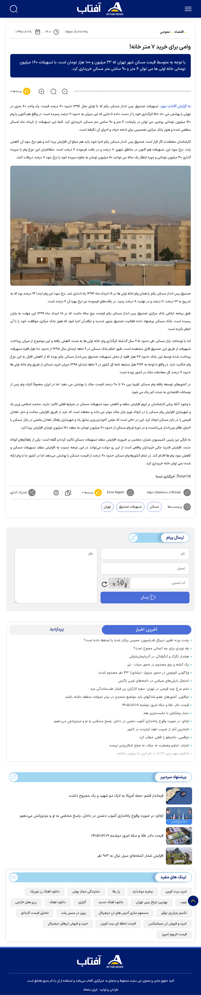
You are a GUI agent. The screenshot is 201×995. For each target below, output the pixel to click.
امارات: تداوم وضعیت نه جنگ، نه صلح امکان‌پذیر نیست (149, 745)
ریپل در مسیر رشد (73, 913)
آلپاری (82, 902)
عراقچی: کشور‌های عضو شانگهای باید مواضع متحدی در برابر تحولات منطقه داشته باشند (127, 697)
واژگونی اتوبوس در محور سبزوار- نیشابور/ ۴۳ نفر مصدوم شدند (143, 672)
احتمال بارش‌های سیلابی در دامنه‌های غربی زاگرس (153, 681)
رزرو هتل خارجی (26, 902)
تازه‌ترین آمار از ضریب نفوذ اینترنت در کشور (158, 729)
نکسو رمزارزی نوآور (174, 913)
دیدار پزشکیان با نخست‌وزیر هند (166, 713)
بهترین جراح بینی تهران (152, 902)
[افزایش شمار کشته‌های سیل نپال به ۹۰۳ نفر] (177, 855)
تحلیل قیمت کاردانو (35, 913)
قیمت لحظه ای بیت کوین (118, 923)
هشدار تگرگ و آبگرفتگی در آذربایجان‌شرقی (158, 656)
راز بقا (116, 891)
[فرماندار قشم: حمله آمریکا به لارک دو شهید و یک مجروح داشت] (177, 795)
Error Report (115, 492)
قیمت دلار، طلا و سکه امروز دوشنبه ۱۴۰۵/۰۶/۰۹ (155, 705)
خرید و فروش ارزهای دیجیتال (68, 923)
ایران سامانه (90, 989)
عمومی (165, 32)
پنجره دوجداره (143, 891)
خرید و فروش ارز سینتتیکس (167, 923)
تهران (107, 507)
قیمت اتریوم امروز (174, 934)
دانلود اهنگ (57, 902)
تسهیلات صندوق (130, 507)
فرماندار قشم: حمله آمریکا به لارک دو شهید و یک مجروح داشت (116, 796)
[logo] (101, 8)
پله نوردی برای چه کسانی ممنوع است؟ (161, 648)
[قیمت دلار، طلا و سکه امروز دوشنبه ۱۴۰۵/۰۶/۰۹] (177, 835)
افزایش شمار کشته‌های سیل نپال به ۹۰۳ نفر (130, 856)
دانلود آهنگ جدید (110, 902)
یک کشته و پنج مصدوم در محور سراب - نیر (158, 664)
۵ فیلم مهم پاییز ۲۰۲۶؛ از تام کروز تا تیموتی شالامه (153, 753)
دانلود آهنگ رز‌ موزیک (45, 891)
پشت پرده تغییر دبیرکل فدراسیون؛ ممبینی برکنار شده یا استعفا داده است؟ (136, 640)
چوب (183, 902)
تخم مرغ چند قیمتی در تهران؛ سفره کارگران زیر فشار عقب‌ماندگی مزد (139, 689)
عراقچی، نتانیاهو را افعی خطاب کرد (164, 737)
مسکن (154, 507)
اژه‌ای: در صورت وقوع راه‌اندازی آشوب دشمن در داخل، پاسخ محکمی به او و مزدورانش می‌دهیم (121, 721)
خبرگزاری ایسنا (165, 476)
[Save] (68, 492)
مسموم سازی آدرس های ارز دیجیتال (123, 913)
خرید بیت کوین (176, 891)
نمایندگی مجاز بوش (86, 891)
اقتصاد (179, 32)
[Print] (56, 492)
